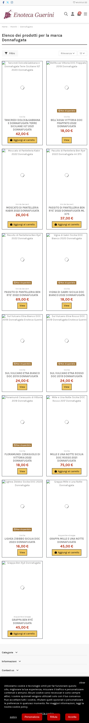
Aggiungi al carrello (24, 140)
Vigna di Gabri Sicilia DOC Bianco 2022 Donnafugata (67, 293)
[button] (82, 682)
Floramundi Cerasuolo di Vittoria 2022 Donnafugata (22, 457)
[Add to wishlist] (39, 67)
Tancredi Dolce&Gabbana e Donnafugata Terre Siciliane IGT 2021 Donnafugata (22, 124)
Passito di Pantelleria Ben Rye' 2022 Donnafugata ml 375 (67, 211)
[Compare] (39, 74)
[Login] (73, 14)
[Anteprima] (39, 81)
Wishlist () (81, 2)
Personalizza (32, 717)
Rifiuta (53, 717)
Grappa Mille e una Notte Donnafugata (66, 540)
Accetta (72, 717)
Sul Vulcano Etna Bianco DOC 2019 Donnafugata (22, 375)
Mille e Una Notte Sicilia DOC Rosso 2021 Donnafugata (66, 457)
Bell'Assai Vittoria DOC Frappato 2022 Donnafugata (67, 123)
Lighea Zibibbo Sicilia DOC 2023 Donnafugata (22, 540)
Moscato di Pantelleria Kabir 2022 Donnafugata (22, 209)
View (66, 140)
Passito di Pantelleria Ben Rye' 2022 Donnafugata (22, 293)
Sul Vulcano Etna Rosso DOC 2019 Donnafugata (67, 375)
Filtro (12, 53)
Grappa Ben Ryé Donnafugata (22, 621)
